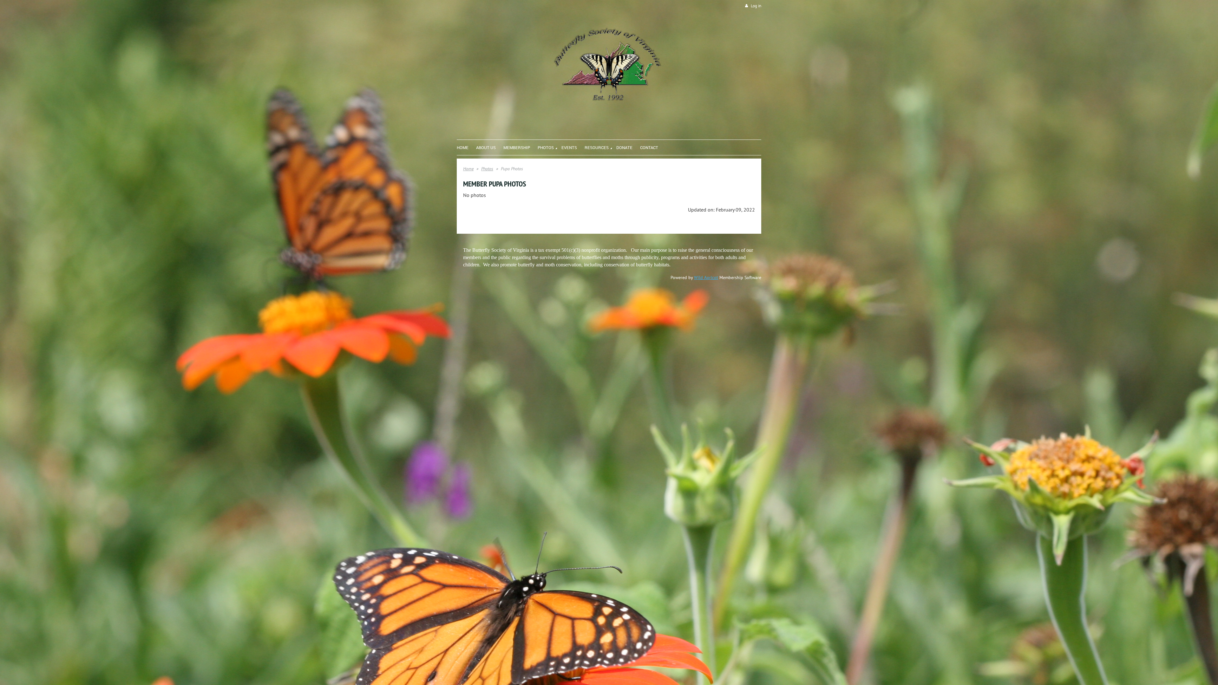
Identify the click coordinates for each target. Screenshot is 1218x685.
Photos (487, 169)
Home (468, 169)
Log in (756, 6)
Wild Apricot (706, 277)
